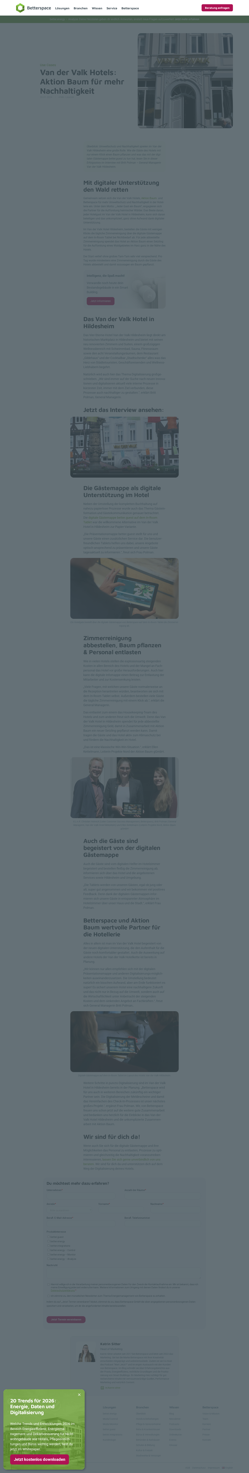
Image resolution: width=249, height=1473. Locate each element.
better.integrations (112, 1434)
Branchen (81, 8)
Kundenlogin (109, 1439)
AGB (187, 1467)
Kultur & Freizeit (144, 1450)
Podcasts (174, 1424)
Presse (206, 1434)
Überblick (141, 1413)
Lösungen (62, 8)
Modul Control (110, 1419)
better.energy (110, 1413)
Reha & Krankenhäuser (148, 1429)
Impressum (214, 1467)
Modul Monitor (110, 1424)
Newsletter (175, 1419)
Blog (171, 1413)
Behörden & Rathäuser (148, 1439)
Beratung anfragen (217, 7)
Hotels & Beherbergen (147, 1419)
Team (205, 1419)
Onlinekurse (175, 1434)
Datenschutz (199, 1467)
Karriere (206, 1424)
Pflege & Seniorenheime (148, 1424)
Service (112, 8)
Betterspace (130, 8)
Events (172, 1439)
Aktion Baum (149, 198)
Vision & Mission (211, 1413)
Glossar (173, 1445)
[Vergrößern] (174, 562)
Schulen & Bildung (145, 1445)
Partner (206, 1429)
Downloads (175, 1429)
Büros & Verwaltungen (148, 1434)
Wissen (97, 8)
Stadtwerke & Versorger (148, 1455)
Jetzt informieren (100, 301)
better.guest (109, 1429)
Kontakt (206, 1439)
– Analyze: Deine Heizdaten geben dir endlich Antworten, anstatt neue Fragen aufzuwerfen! (124, 19)
